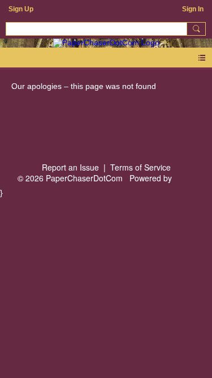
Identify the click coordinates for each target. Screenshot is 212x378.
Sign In (193, 9)
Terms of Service (140, 167)
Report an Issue (70, 167)
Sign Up (20, 9)
